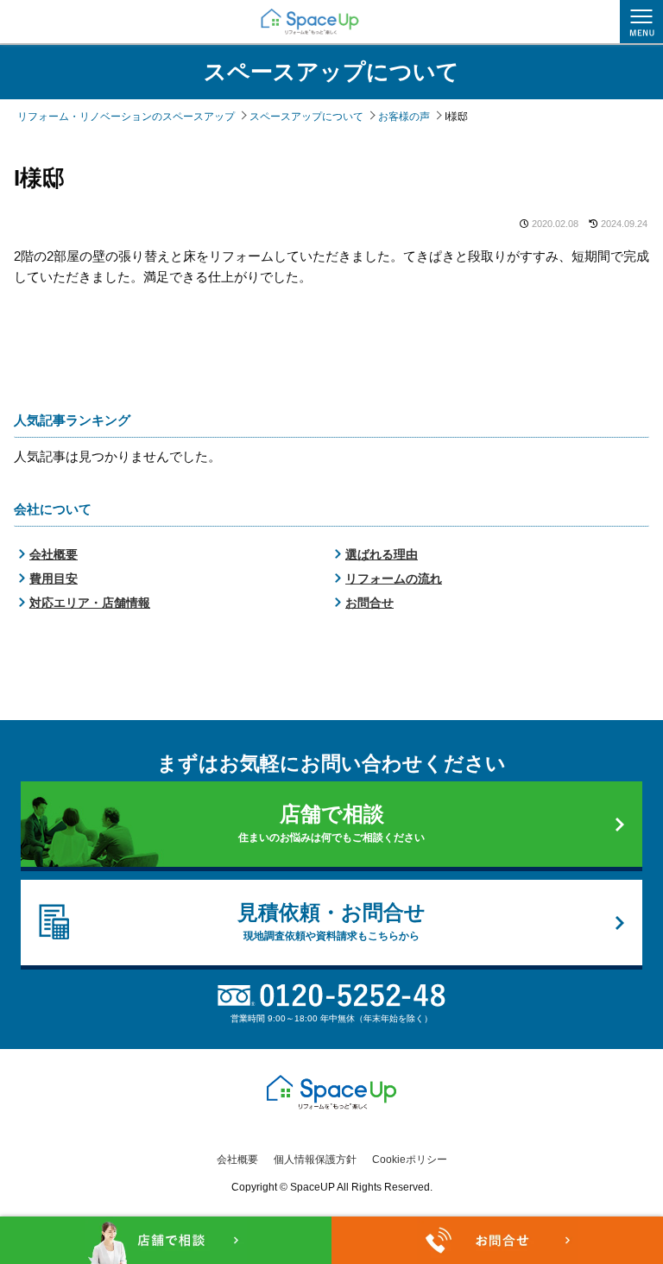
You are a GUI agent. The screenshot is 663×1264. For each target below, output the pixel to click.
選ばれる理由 (381, 554)
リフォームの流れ (393, 578)
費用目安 (53, 578)
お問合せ (369, 603)
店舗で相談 (331, 823)
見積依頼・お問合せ (331, 921)
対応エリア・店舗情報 (89, 603)
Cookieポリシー (409, 1159)
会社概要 (53, 554)
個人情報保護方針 (315, 1159)
